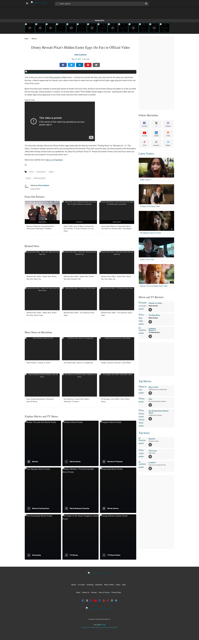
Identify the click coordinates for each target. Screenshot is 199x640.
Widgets (168, 145)
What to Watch (109, 585)
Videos (118, 585)
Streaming (90, 585)
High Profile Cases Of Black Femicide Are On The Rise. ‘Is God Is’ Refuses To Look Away (79, 228)
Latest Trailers (146, 153)
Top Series (144, 433)
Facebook (144, 126)
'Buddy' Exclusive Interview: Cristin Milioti (116, 363)
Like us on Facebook (54, 160)
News (26, 39)
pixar (31, 172)
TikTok (144, 145)
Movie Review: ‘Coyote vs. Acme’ (38, 363)
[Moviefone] (39, 3)
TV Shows (81, 585)
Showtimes (98, 585)
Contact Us (85, 592)
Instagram (168, 126)
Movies (34, 39)
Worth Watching (39, 178)
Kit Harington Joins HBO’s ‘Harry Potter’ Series (115, 400)
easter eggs (41, 172)
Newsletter (156, 145)
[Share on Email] (96, 65)
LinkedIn (156, 135)
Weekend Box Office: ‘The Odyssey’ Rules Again (79, 314)
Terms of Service (104, 592)
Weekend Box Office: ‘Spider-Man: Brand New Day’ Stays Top (41, 277)
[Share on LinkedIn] (79, 65)
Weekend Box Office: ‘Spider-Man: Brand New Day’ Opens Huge (41, 314)
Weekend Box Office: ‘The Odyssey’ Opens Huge (116, 314)
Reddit (168, 135)
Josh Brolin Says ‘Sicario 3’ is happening (78, 363)
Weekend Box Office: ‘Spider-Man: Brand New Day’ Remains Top (79, 277)
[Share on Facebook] (63, 65)
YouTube (144, 135)
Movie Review (153, 306)
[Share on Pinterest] (88, 65)
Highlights (99, 20)
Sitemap (94, 592)
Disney (51, 172)
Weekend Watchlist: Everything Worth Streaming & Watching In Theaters (40, 227)
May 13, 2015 (76, 59)
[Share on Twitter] (71, 65)
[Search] (146, 3)
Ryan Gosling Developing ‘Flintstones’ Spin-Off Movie (40, 400)
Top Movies (145, 381)
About (78, 592)
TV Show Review (154, 332)
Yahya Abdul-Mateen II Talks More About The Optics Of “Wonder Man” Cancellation (116, 227)
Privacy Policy (116, 592)
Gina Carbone (81, 55)
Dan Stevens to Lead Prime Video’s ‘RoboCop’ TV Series (76, 400)
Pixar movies (55, 77)
